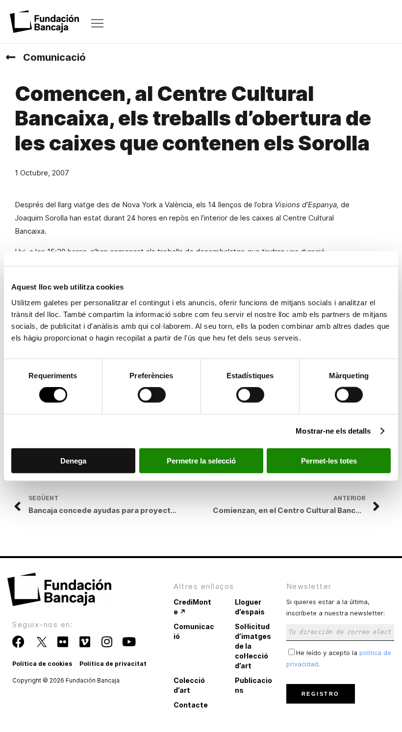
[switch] (152, 395)
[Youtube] (129, 642)
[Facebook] (18, 642)
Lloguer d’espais (250, 607)
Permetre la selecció (201, 460)
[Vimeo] (85, 642)
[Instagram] (107, 642)
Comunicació (54, 57)
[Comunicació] (10, 57)
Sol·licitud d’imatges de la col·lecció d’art (253, 646)
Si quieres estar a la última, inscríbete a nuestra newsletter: (335, 607)
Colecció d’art (189, 685)
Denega (73, 460)
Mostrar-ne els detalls (333, 431)
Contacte (191, 705)
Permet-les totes (329, 460)
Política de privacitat (113, 663)
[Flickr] (62, 642)
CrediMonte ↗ (192, 607)
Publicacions (253, 685)
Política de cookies (42, 663)
